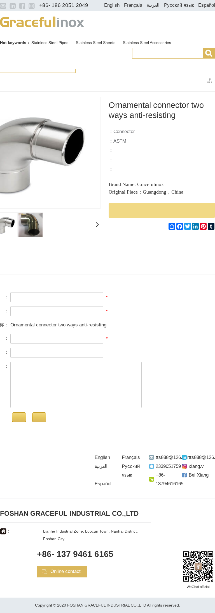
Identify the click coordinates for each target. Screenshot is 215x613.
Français (133, 5)
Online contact (65, 571)
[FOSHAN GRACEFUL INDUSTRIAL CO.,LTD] (42, 21)
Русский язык (179, 5)
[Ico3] (22, 5)
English (112, 5)
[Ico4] (32, 5)
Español (206, 5)
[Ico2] (13, 5)
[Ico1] (3, 5)
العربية (153, 5)
